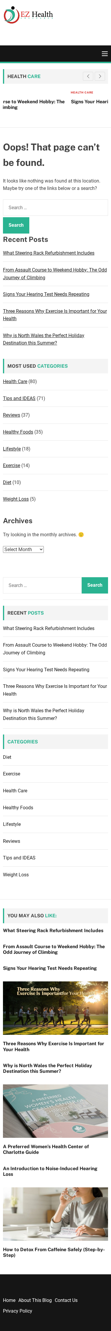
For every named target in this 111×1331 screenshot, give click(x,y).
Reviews (11, 415)
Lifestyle (12, 449)
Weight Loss (16, 499)
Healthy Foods (18, 432)
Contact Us (66, 1300)
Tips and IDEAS (19, 398)
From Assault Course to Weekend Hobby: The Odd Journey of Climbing (54, 949)
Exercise (11, 465)
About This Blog (35, 1300)
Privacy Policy (17, 1311)
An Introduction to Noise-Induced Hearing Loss (50, 1171)
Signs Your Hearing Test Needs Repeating (57, 101)
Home (9, 1300)
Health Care (21, 92)
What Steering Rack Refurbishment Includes (48, 253)
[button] (100, 76)
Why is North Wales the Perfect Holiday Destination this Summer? (47, 1068)
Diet (7, 482)
